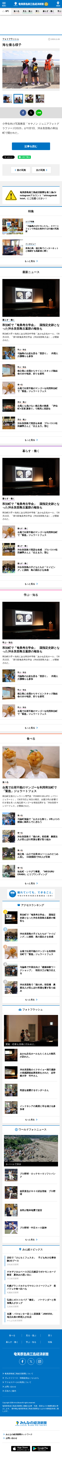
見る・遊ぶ (27, 11)
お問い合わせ (10, 1386)
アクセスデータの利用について (18, 1382)
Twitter (31, 1361)
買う (37, 11)
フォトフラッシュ (10, 39)
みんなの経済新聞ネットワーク (31, 1423)
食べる (16, 11)
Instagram (39, 1361)
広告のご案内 (10, 1391)
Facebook (22, 1361)
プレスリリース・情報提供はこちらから (22, 1378)
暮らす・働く (48, 11)
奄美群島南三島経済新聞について (19, 1373)
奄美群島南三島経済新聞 (29, 4)
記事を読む (31, 146)
